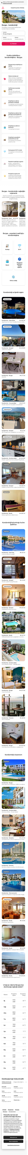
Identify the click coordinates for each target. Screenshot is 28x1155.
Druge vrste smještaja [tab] (19, 1082)
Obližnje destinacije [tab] (6, 1082)
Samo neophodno (13, 1141)
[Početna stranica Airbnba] (3, 7)
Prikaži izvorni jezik (7, 3)
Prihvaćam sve (13, 1137)
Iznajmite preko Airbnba (17, 8)
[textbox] (7, 39)
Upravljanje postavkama (13, 1145)
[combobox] (13, 34)
